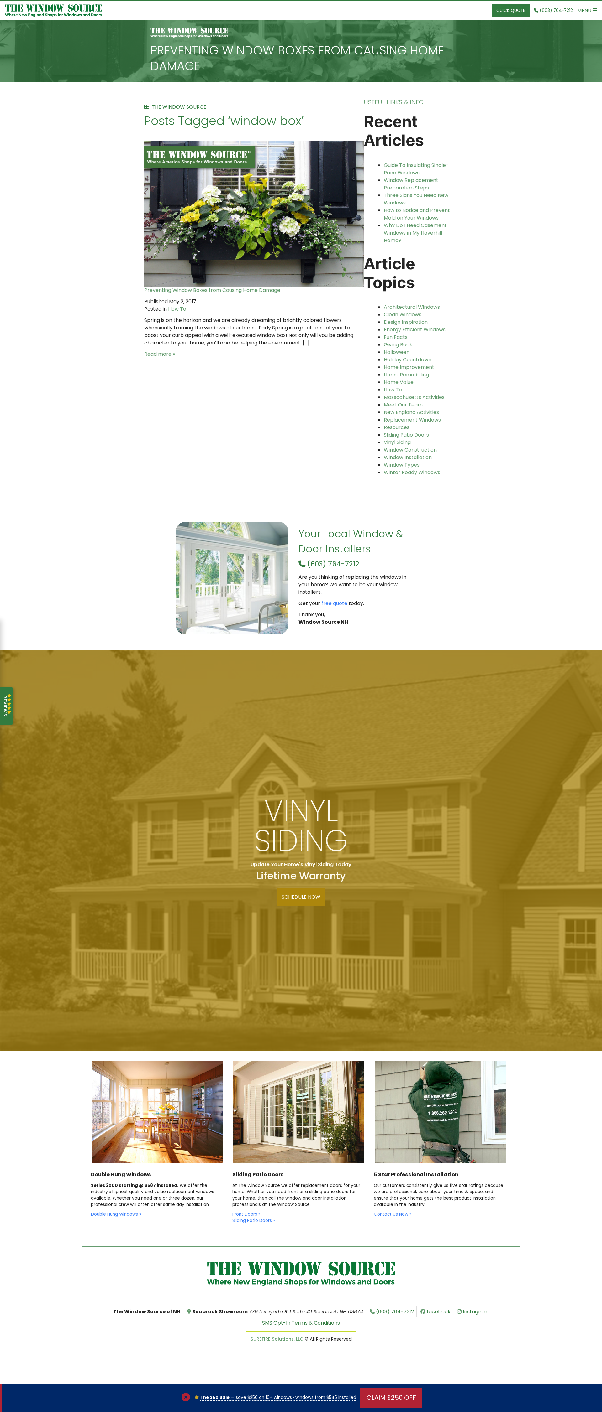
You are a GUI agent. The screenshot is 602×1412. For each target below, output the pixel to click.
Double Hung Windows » (116, 1214)
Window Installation (408, 457)
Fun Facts (396, 337)
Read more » (159, 354)
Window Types (402, 464)
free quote (334, 603)
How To (177, 309)
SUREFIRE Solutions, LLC (277, 1339)
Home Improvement (409, 367)
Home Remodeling (406, 374)
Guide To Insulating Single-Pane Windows (416, 169)
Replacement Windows (412, 419)
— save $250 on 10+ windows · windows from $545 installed (278, 1397)
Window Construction (410, 449)
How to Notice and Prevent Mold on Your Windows (417, 214)
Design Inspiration (406, 322)
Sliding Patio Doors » (253, 1220)
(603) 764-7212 (332, 564)
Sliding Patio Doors (406, 434)
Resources (396, 427)
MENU (585, 10)
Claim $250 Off (391, 1397)
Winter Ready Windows (412, 472)
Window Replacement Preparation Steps (411, 184)
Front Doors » (246, 1214)
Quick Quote (510, 10)
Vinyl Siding (397, 442)
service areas (297, 751)
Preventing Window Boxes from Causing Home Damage (297, 58)
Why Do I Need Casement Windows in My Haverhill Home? (415, 233)
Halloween (396, 352)
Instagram (475, 1311)
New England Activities (411, 412)
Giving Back (398, 344)
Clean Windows (402, 314)
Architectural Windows (412, 307)
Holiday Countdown (407, 359)
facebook (438, 1311)
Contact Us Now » (392, 1214)
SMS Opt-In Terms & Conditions (301, 1323)
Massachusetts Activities (414, 397)
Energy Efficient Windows (415, 329)
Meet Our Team (403, 404)
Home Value (399, 382)
